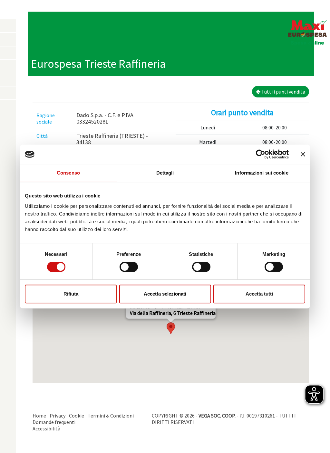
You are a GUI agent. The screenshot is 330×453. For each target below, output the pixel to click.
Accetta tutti (259, 294)
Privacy (57, 415)
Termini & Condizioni (111, 415)
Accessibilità (46, 428)
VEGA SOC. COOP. (217, 415)
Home (39, 415)
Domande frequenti (54, 422)
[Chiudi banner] (303, 154)
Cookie (76, 415)
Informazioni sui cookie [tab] (261, 173)
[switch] (129, 267)
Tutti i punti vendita (282, 91)
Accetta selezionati (165, 294)
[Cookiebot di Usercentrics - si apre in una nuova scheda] (260, 154)
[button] (171, 328)
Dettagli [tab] (165, 173)
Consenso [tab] (68, 173)
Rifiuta (70, 294)
